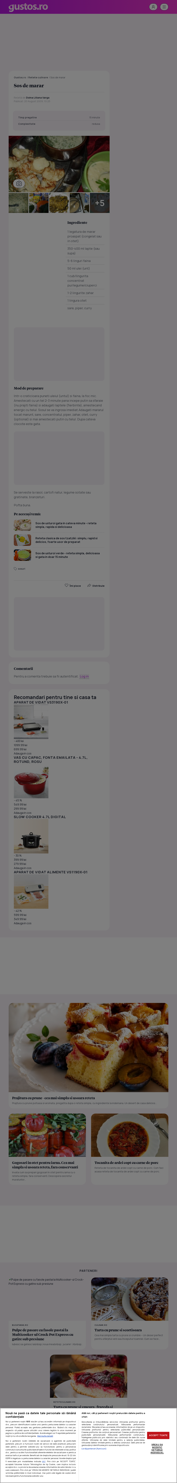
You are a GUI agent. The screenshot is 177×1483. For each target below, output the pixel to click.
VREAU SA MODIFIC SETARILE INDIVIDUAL (157, 1448)
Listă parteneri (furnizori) (94, 1448)
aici (43, 1461)
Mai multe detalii (45, 1436)
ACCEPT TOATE (158, 1435)
